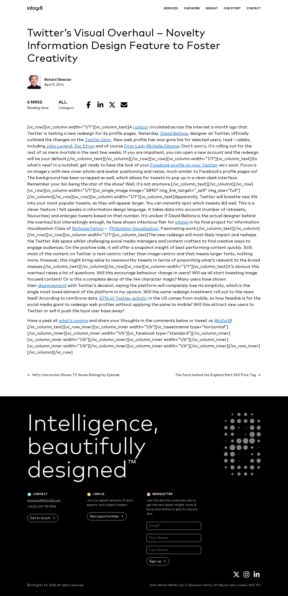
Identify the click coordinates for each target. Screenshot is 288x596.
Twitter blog (98, 140)
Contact (253, 8)
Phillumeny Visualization (134, 228)
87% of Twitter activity (123, 298)
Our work (192, 8)
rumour (140, 127)
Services (171, 8)
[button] (42, 518)
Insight (212, 8)
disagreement (52, 286)
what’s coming (73, 321)
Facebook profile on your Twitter (183, 165)
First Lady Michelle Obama (151, 146)
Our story (232, 8)
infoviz (181, 222)
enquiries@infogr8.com (44, 500)
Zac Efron (84, 146)
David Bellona (174, 133)
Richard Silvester (57, 79)
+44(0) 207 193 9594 (41, 506)
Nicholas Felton (88, 228)
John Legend (59, 146)
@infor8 (222, 321)
